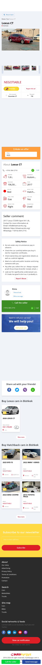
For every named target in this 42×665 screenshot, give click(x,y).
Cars (3, 590)
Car (8, 19)
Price (8, 153)
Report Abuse (21, 278)
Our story (5, 565)
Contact (4, 581)
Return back (9, 14)
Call (37, 170)
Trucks (4, 596)
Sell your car (21, 328)
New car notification (21, 640)
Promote (12, 89)
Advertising (6, 568)
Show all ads (17, 292)
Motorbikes (6, 593)
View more (21, 437)
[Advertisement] (21, 124)
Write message (18, 296)
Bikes (4, 609)
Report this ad (30, 89)
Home (3, 19)
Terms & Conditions (9, 574)
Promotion (5, 577)
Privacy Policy (7, 571)
